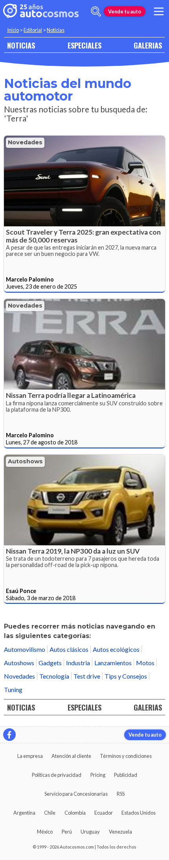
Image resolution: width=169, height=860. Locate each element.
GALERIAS (148, 45)
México (45, 831)
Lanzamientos (113, 662)
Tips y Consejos (126, 676)
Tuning (13, 689)
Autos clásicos (69, 649)
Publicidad (125, 775)
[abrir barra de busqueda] (96, 11)
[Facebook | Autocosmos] (9, 734)
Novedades (25, 142)
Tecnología (54, 676)
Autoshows (25, 461)
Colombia (75, 813)
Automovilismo (24, 649)
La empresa (30, 756)
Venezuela (120, 831)
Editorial (33, 30)
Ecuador (103, 813)
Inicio (13, 30)
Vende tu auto (124, 11)
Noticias (55, 30)
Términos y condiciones (126, 756)
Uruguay (90, 831)
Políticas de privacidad (56, 775)
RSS (121, 794)
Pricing (97, 775)
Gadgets (50, 662)
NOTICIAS (21, 45)
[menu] (159, 11)
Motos (145, 662)
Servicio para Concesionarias (76, 794)
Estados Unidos (138, 813)
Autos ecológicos (116, 649)
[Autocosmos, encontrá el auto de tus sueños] (41, 11)
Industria (78, 662)
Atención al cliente (71, 756)
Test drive (86, 676)
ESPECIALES (84, 45)
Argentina (24, 813)
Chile (49, 813)
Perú (67, 831)
